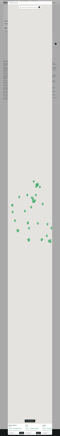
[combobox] (29, 7)
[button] (12, 212)
